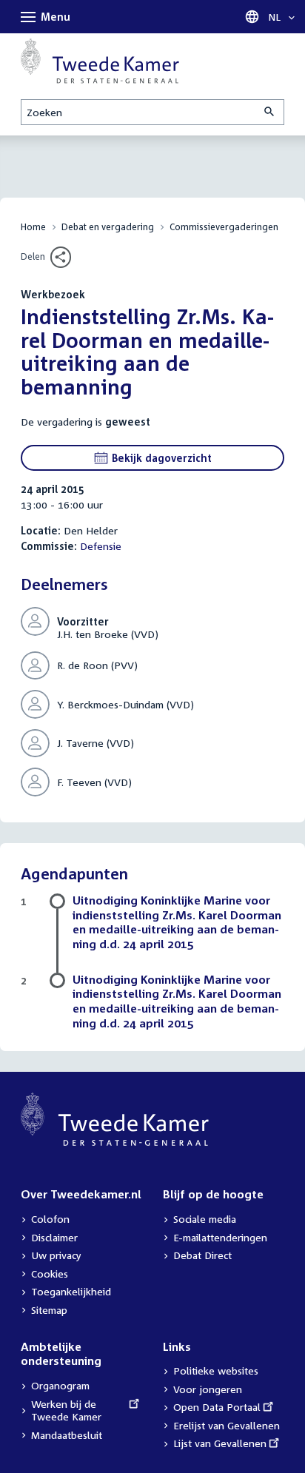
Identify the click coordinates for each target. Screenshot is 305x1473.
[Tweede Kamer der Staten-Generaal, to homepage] (100, 61)
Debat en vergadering (107, 226)
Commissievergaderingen (224, 226)
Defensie (100, 546)
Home (33, 226)
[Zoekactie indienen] (270, 112)
